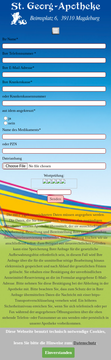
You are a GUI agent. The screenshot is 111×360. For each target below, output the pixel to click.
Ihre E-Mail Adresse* (18, 67)
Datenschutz (84, 343)
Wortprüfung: (54, 175)
